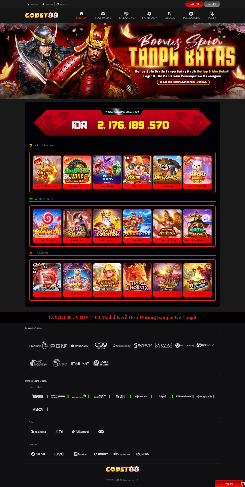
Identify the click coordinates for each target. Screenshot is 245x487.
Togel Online (191, 18)
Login (212, 4)
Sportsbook (149, 18)
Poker (212, 18)
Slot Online (103, 18)
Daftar (194, 4)
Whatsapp (34, 4)
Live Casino (126, 18)
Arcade (170, 18)
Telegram (49, 4)
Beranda (82, 18)
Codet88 (115, 480)
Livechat (63, 4)
